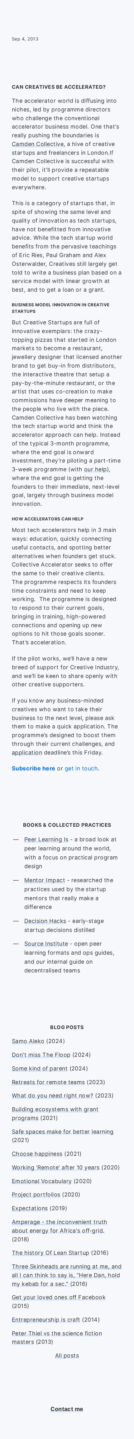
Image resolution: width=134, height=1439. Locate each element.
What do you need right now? (52, 1095)
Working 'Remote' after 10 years (56, 1167)
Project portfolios (36, 1194)
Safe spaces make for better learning (62, 1131)
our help (95, 469)
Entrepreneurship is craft (46, 1319)
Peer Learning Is (46, 839)
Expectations (30, 1208)
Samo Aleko (28, 1041)
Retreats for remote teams (48, 1082)
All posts (67, 1355)
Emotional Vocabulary (42, 1181)
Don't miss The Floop (41, 1054)
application (27, 752)
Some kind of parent (40, 1068)
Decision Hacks (45, 921)
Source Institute (46, 943)
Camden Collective (38, 144)
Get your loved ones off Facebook (59, 1297)
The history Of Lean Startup (50, 1252)
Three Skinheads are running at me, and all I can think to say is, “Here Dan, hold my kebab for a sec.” (67, 1275)
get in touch (81, 768)
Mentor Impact (44, 880)
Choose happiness (37, 1153)
